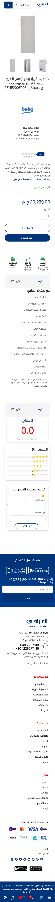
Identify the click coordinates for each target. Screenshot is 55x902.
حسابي (45, 782)
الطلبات (44, 787)
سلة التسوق (42, 803)
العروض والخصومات (39, 735)
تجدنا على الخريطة (36, 663)
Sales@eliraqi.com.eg (37, 636)
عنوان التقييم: (41, 500)
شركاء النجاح (42, 730)
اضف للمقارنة (26, 237)
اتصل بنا (44, 710)
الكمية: (46, 209)
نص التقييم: (41, 512)
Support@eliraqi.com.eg (35, 640)
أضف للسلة (27, 228)
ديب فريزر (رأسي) (31, 131)
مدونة (45, 746)
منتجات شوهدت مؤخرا (37, 751)
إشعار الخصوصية (40, 694)
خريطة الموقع (41, 684)
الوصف (39, 281)
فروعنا (45, 762)
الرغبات (45, 808)
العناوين (44, 792)
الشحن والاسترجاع (40, 689)
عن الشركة (43, 705)
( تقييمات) (27, 156)
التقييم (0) (16, 281)
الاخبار (45, 741)
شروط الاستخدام (40, 699)
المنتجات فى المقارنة (38, 797)
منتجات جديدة (41, 756)
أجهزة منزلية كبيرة (31, 127)
